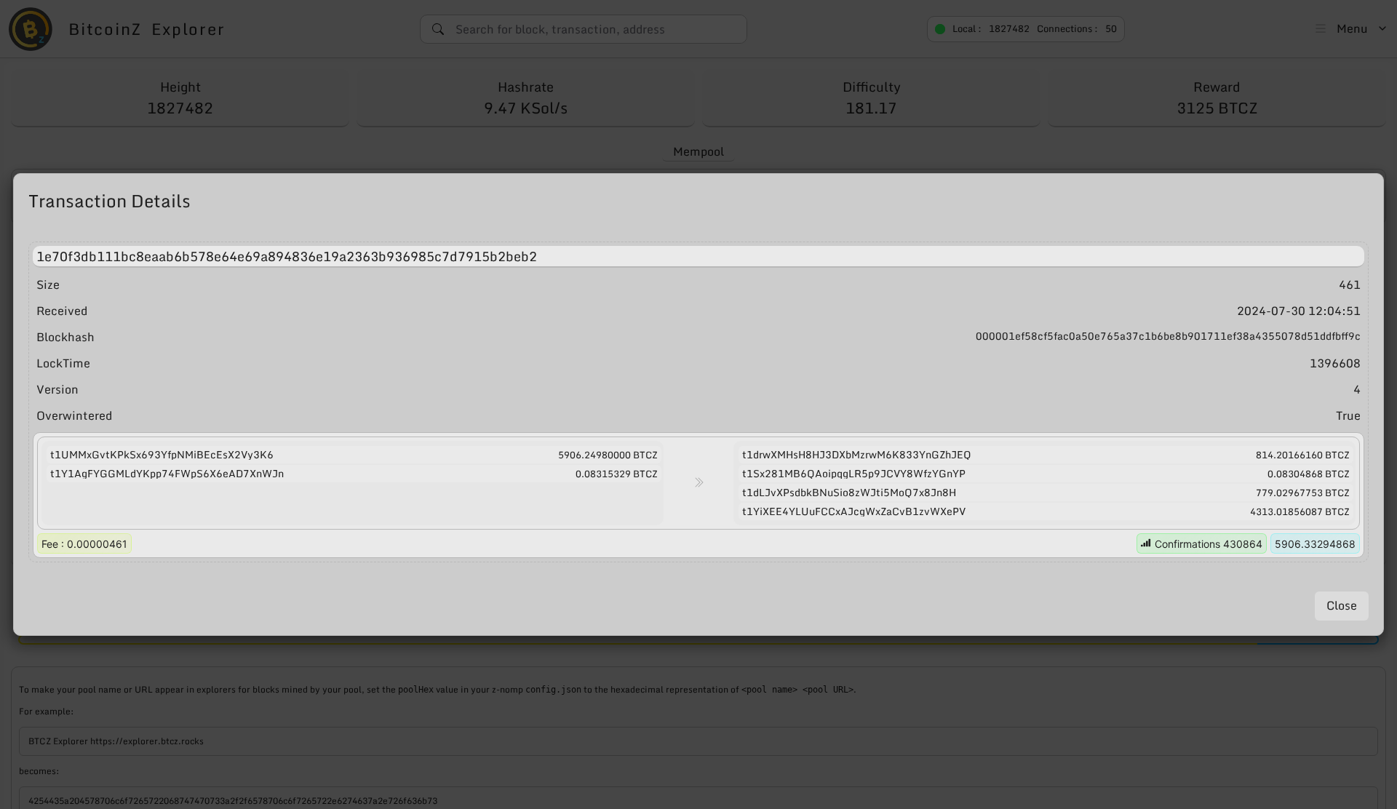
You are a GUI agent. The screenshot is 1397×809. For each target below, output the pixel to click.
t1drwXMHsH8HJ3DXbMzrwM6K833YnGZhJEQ (856, 455)
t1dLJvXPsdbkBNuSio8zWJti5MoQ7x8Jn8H (849, 492)
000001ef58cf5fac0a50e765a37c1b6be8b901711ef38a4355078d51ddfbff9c (1168, 337)
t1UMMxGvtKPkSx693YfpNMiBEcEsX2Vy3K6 (162, 455)
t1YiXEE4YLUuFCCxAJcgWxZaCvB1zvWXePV (854, 511)
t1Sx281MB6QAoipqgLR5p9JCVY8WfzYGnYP (854, 474)
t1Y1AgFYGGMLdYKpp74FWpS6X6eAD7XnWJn (167, 474)
